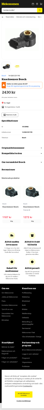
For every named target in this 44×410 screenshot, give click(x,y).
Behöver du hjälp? (8, 347)
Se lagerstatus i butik (12, 107)
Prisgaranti (26, 358)
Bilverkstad (26, 301)
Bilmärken (5, 320)
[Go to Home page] (10, 4)
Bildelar (24, 309)
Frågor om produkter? (9, 358)
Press (4, 301)
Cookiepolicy (27, 386)
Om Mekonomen (8, 293)
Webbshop (26, 297)
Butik (24, 305)
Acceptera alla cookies (23, 394)
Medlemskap (26, 313)
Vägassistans (27, 362)
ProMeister (26, 366)
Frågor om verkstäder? (10, 362)
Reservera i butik (11, 115)
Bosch (4, 76)
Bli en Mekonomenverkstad (31, 350)
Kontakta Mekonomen (10, 305)
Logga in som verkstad (30, 354)
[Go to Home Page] (2, 17)
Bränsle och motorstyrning (25, 17)
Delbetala (25, 318)
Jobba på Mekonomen (10, 297)
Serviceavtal (26, 328)
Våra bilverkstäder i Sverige (31, 337)
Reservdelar (10, 17)
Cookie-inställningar (24, 401)
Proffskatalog (27, 293)
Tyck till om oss (7, 309)
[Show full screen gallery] (22, 39)
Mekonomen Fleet (28, 332)
